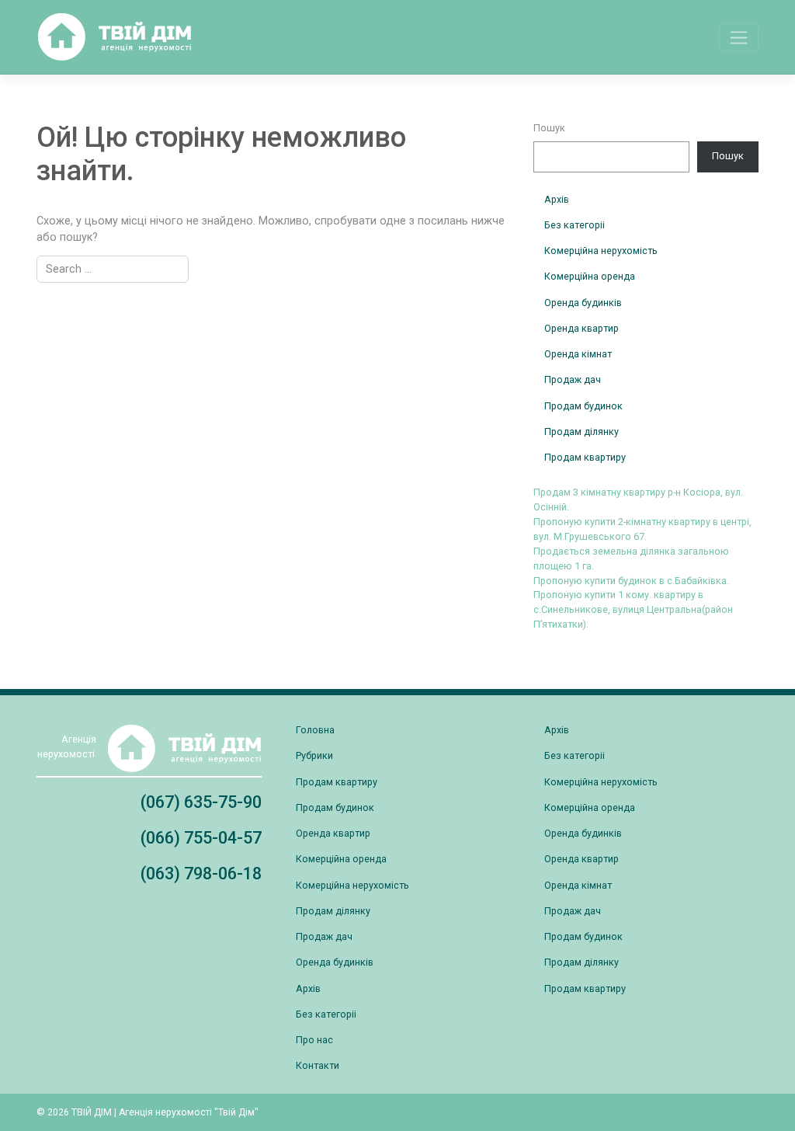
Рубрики (314, 755)
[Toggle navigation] (739, 37)
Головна (315, 730)
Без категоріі (574, 225)
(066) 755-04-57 (201, 837)
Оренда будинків (583, 302)
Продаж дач (572, 379)
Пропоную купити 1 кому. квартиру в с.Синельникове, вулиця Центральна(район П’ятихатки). (633, 609)
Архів (556, 199)
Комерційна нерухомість (601, 250)
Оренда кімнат (578, 354)
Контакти (317, 1065)
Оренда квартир (581, 328)
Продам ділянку (581, 431)
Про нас (314, 1040)
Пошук (549, 128)
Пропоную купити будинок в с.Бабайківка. (631, 580)
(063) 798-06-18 (201, 873)
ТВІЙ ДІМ (91, 1112)
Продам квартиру (585, 457)
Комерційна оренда (589, 276)
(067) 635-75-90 (201, 802)
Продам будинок (583, 406)
